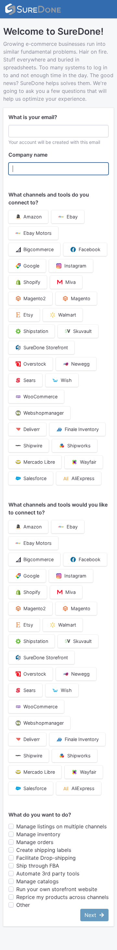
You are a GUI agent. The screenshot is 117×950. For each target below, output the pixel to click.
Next (91, 915)
